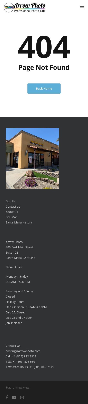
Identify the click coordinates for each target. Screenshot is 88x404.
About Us (12, 212)
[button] (82, 7)
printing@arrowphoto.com (23, 351)
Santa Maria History (19, 222)
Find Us (11, 201)
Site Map (11, 217)
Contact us (13, 206)
